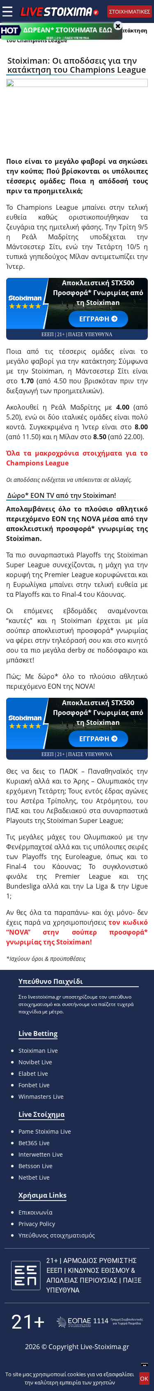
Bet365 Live (34, 1143)
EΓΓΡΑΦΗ (94, 318)
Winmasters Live (41, 1096)
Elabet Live (33, 1073)
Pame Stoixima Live (44, 1131)
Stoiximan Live (38, 1050)
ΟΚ (144, 1378)
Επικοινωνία (35, 1212)
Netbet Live (34, 1177)
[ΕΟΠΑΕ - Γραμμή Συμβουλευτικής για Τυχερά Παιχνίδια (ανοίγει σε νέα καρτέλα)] (100, 1322)
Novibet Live (35, 1062)
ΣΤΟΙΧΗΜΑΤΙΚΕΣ (129, 11)
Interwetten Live (40, 1154)
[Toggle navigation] (7, 11)
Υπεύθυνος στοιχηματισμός (56, 1235)
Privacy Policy (36, 1224)
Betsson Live (35, 1166)
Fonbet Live (34, 1085)
